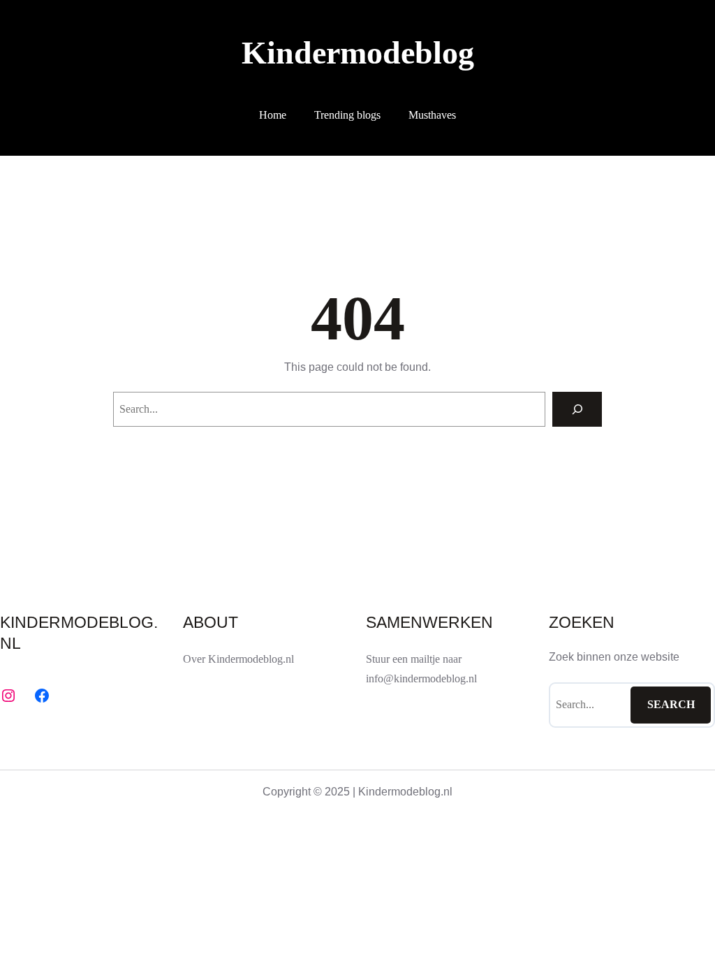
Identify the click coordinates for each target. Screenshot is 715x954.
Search (671, 704)
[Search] (577, 409)
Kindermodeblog (358, 53)
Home (272, 115)
